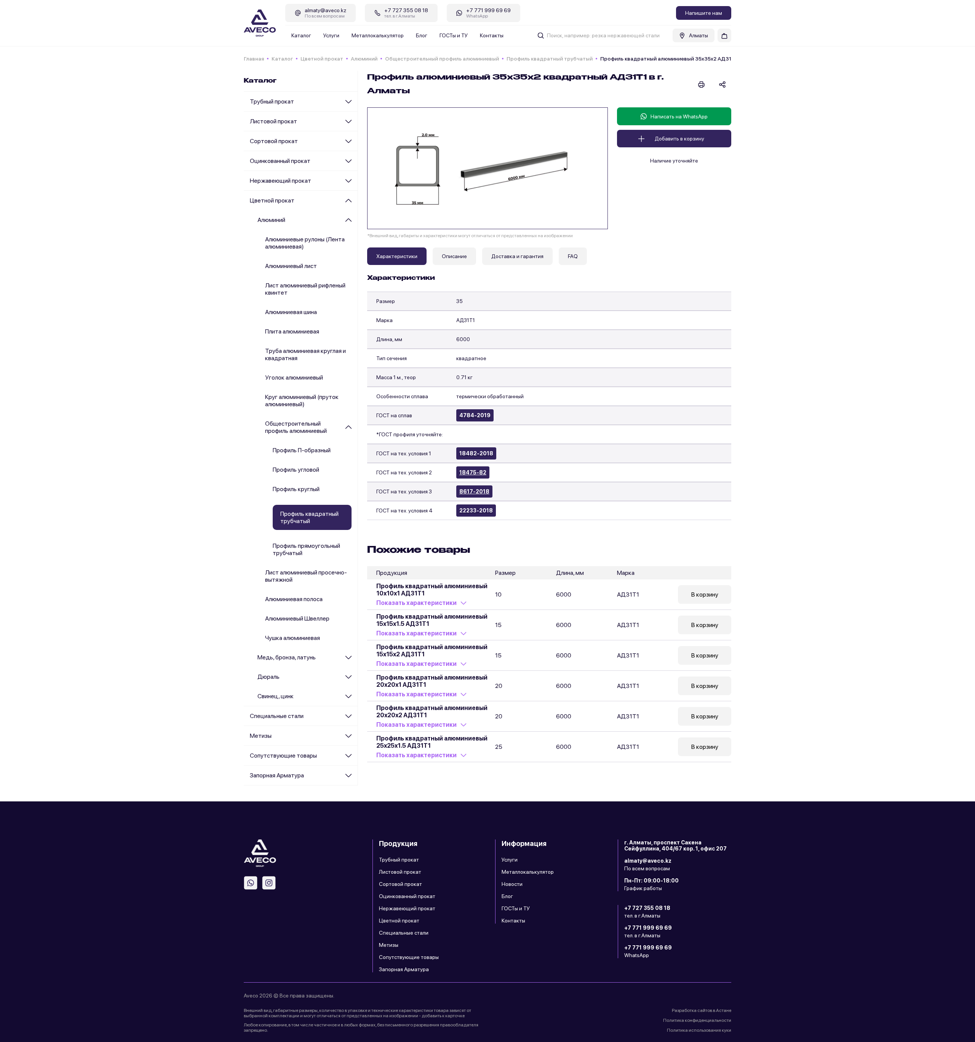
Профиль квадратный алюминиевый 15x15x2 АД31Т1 (432, 650)
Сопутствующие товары (283, 755)
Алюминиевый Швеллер (297, 618)
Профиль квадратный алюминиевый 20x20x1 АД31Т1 (432, 681)
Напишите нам (703, 13)
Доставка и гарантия (517, 256)
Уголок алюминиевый (294, 377)
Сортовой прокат (274, 141)
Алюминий (364, 59)
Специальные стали (277, 716)
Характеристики (396, 256)
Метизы (261, 735)
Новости (512, 884)
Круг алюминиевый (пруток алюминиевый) (302, 400)
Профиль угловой (296, 469)
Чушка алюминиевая (292, 637)
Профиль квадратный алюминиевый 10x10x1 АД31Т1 (432, 589)
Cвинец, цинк (275, 696)
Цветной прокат (321, 59)
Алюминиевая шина (291, 312)
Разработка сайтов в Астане (701, 1010)
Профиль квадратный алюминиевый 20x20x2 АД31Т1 (432, 711)
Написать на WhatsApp (679, 116)
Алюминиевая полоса (294, 599)
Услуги (331, 35)
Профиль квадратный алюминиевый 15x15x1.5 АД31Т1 (432, 620)
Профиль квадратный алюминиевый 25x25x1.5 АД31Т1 (432, 742)
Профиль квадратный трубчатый (550, 59)
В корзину (704, 594)
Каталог (301, 35)
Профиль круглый (296, 489)
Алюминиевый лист (291, 266)
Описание (454, 256)
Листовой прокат (273, 121)
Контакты (491, 35)
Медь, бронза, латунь (286, 657)
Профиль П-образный (302, 450)
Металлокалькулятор (378, 35)
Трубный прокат (272, 101)
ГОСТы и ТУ (454, 35)
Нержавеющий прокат (280, 180)
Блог (421, 35)
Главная (254, 59)
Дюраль (268, 676)
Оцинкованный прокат (280, 160)
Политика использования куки (699, 1030)
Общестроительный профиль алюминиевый (442, 59)
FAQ (573, 256)
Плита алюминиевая (292, 331)
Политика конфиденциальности (697, 1020)
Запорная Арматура (277, 775)
